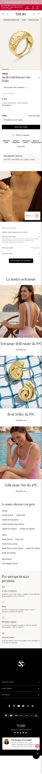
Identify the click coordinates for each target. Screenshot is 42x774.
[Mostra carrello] (39, 14)
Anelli (24, 20)
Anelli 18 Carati (33, 20)
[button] (21, 144)
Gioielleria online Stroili (11, 20)
